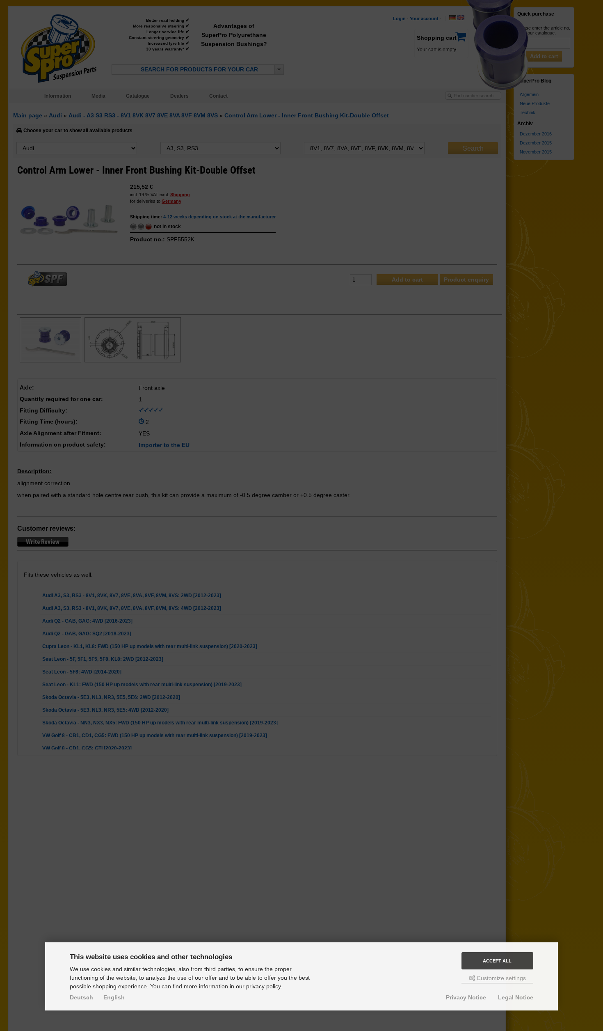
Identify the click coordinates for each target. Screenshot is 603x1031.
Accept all (497, 960)
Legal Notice (515, 997)
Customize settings (500, 978)
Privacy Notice (466, 997)
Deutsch (81, 997)
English (114, 997)
